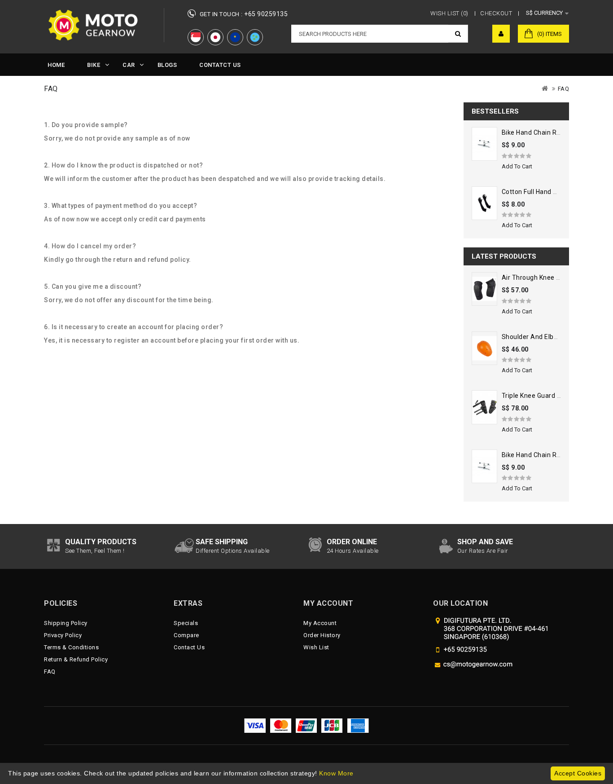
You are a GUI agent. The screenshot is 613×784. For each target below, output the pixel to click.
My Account (320, 623)
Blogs (167, 65)
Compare (186, 635)
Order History (322, 635)
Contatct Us (220, 65)
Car (129, 65)
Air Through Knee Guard (538, 277)
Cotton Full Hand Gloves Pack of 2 (553, 191)
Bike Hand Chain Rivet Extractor (550, 132)
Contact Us (189, 647)
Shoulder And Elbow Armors (544, 336)
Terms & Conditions (71, 647)
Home (56, 65)
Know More (336, 773)
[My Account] (501, 34)
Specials (186, 623)
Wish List (316, 647)
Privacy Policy (63, 635)
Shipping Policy (66, 623)
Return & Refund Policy (76, 659)
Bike (93, 65)
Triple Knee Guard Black (538, 395)
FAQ (563, 88)
